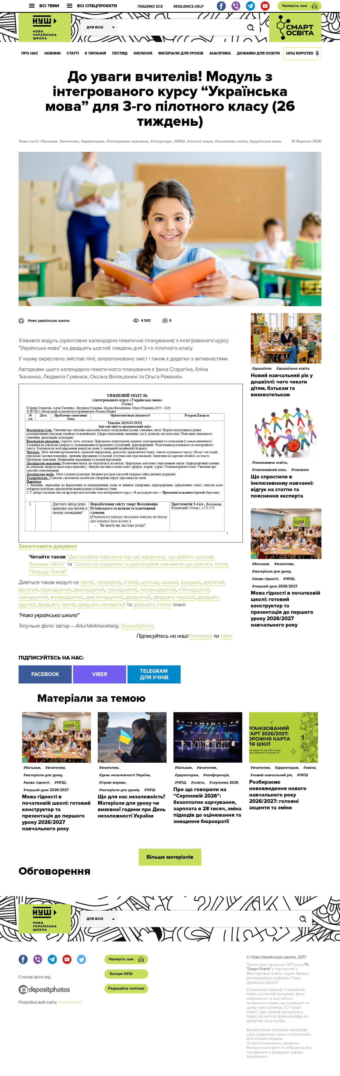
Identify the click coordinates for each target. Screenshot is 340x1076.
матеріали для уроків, (120, 790)
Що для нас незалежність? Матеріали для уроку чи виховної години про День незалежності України (131, 806)
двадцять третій (56, 605)
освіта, (199, 782)
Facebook (201, 636)
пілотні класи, (201, 141)
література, (163, 141)
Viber (226, 636)
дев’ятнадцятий (104, 597)
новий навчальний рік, (273, 775)
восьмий (191, 582)
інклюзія (301, 470)
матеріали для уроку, (273, 571)
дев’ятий (213, 582)
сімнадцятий (33, 597)
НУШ (151, 790)
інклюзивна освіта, (271, 462)
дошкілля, (263, 368)
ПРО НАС (29, 53)
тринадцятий (122, 590)
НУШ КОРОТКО (299, 53)
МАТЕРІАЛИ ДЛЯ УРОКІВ (180, 53)
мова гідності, (266, 579)
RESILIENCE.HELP (188, 6)
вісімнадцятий (66, 597)
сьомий (169, 582)
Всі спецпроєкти (97, 6)
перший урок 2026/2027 (276, 586)
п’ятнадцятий (194, 590)
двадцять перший (174, 597)
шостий (150, 582)
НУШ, (181, 141)
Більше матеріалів (170, 857)
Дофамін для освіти (258, 53)
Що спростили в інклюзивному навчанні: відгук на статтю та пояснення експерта (282, 486)
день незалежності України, (126, 775)
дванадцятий (89, 590)
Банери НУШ (121, 973)
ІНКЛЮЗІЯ (143, 53)
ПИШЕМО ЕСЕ (150, 6)
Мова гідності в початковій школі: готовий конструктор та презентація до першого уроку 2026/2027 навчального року (285, 609)
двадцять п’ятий (152, 605)
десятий (28, 590)
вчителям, (71, 141)
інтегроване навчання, (129, 141)
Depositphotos (137, 626)
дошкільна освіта (294, 368)
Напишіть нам (294, 5)
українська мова (266, 141)
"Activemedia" (70, 1002)
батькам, (50, 141)
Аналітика (220, 53)
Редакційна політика (126, 988)
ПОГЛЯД (120, 53)
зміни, (311, 767)
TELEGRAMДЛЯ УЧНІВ (154, 674)
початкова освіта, (233, 141)
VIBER (99, 674)
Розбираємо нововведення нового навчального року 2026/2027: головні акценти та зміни (278, 795)
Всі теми (49, 6)
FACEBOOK (45, 674)
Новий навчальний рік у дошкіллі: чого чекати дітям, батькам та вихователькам (282, 385)
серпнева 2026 (225, 782)
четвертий (108, 582)
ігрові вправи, (113, 782)
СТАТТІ (73, 53)
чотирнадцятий (158, 590)
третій (87, 582)
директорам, (94, 141)
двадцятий (138, 597)
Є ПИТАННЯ (95, 53)
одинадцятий (55, 590)
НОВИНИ (52, 53)
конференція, (218, 775)
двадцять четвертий (102, 605)
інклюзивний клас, (270, 470)
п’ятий (131, 582)
